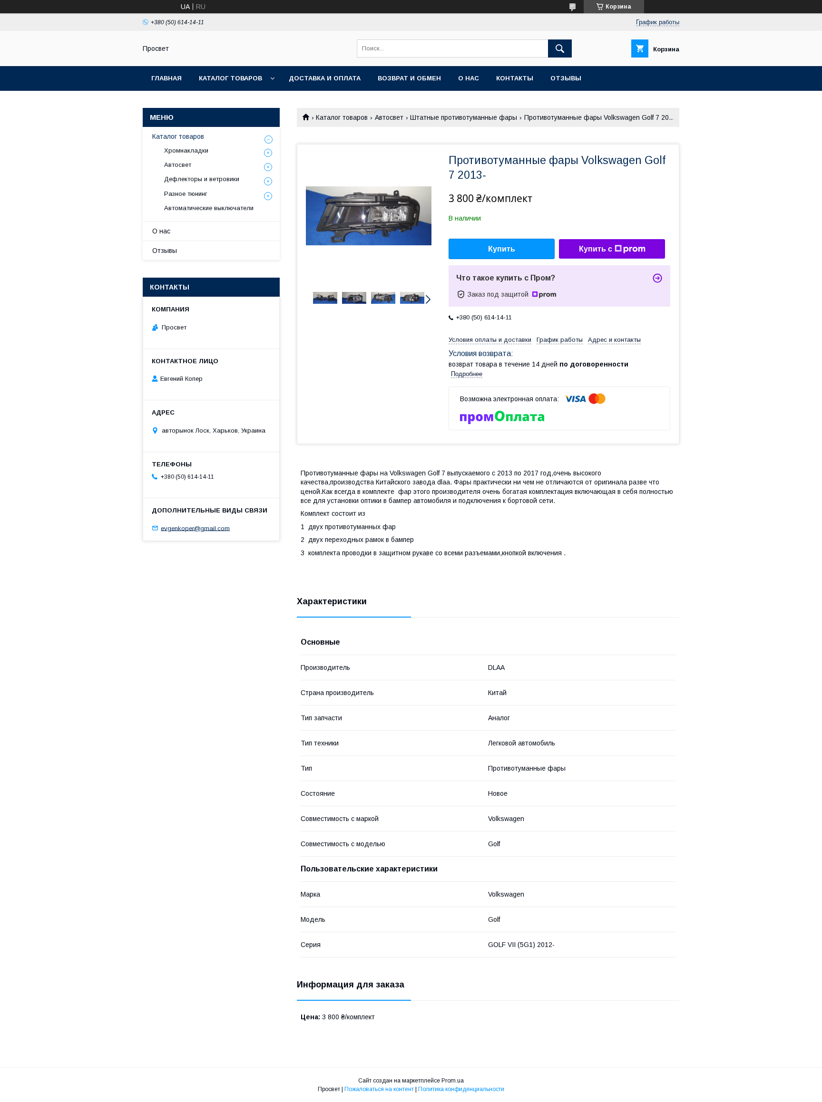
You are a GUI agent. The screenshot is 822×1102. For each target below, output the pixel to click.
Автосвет (389, 117)
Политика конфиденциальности (461, 1089)
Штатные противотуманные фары (463, 117)
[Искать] (560, 48)
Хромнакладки (186, 150)
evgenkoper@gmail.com (195, 528)
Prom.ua (452, 1080)
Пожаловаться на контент (379, 1089)
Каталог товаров (230, 78)
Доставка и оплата (325, 78)
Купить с (595, 249)
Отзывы (565, 78)
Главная (166, 78)
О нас (468, 78)
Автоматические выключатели (209, 208)
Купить (501, 249)
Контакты (514, 78)
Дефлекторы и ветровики (201, 179)
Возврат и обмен (409, 78)
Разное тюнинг (185, 193)
